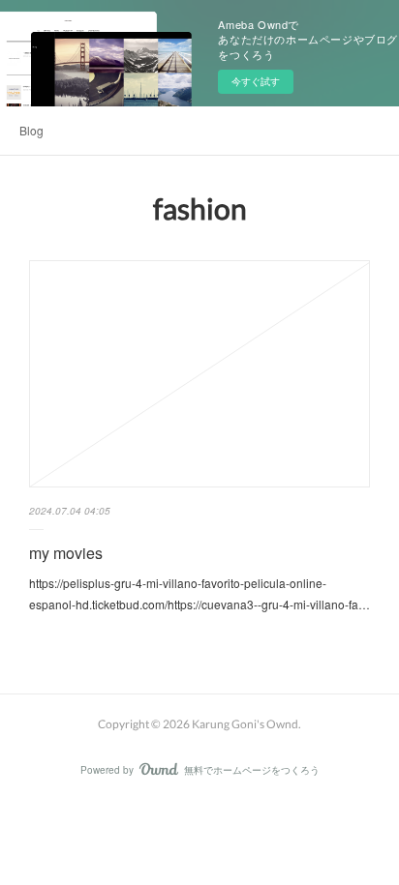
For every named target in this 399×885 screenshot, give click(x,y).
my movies (66, 553)
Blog (31, 130)
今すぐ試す (255, 81)
